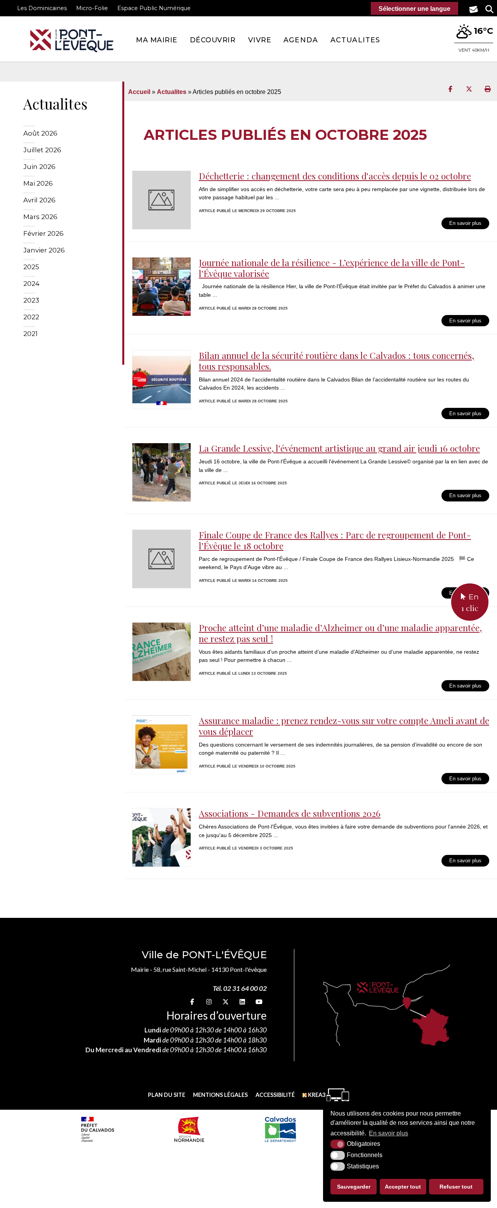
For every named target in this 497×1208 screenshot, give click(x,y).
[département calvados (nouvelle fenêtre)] (280, 1129)
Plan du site (166, 1094)
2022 (31, 317)
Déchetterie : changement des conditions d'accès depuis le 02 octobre (335, 176)
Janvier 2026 (44, 250)
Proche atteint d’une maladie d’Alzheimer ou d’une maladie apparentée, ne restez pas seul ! (340, 632)
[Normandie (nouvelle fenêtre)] (189, 1129)
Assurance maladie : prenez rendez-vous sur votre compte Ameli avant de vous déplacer (344, 725)
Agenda (300, 40)
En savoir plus (465, 223)
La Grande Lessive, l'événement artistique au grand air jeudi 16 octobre (339, 448)
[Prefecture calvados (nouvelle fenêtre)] (97, 1129)
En (470, 602)
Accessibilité (275, 1094)
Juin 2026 (39, 167)
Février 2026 (43, 233)
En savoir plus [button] (388, 1133)
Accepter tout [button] (403, 1187)
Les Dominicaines (42, 8)
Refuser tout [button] (456, 1187)
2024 (31, 283)
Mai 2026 (38, 183)
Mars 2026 (40, 217)
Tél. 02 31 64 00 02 (240, 988)
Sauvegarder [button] (353, 1187)
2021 (30, 334)
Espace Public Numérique (154, 8)
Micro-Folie (92, 8)
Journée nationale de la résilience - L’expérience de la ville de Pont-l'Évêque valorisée (332, 267)
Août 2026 (40, 133)
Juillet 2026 (42, 150)
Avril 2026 (39, 200)
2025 (31, 267)
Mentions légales (220, 1094)
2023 (31, 300)
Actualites (355, 40)
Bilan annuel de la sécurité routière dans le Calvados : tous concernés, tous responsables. (336, 360)
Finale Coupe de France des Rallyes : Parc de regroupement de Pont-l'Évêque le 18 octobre (335, 540)
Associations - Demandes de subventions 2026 (290, 813)
